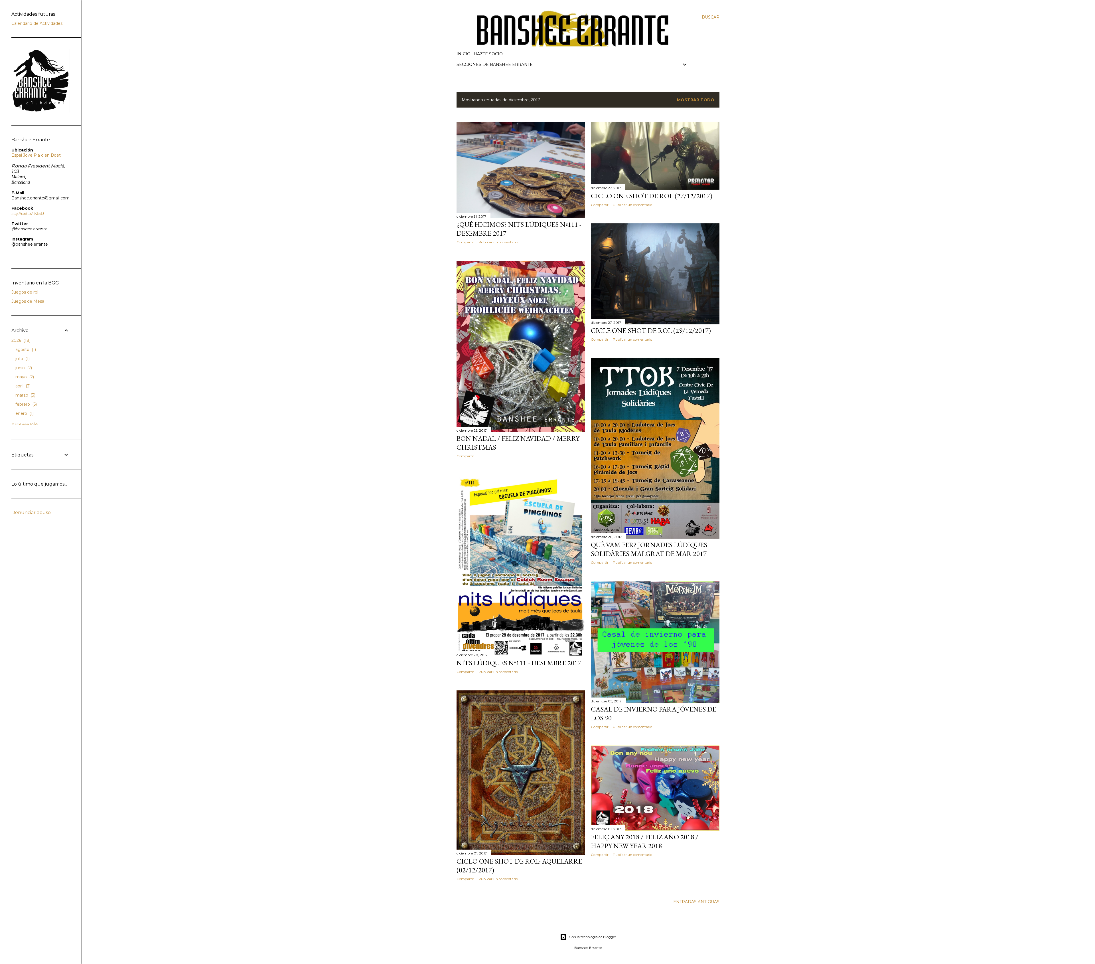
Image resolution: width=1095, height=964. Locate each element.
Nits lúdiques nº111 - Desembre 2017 (519, 662)
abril (22, 386)
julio (22, 358)
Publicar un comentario (498, 242)
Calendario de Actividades (36, 23)
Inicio (464, 53)
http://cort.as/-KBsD (27, 213)
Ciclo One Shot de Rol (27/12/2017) (651, 195)
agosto (25, 349)
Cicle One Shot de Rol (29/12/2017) (651, 330)
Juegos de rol (24, 292)
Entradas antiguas (696, 901)
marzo (24, 395)
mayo (24, 376)
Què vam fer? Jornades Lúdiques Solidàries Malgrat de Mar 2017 (649, 549)
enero (24, 413)
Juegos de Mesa (27, 301)
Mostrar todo (695, 99)
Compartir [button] (465, 242)
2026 (20, 340)
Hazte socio (488, 53)
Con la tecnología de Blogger (592, 937)
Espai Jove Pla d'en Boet (36, 155)
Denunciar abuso (31, 512)
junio (23, 367)
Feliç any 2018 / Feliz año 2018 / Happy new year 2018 (644, 841)
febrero (25, 404)
